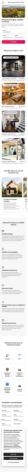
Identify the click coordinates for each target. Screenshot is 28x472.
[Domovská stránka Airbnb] (3, 2)
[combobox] (13, 32)
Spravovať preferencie (13, 462)
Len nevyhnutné (13, 458)
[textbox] (7, 37)
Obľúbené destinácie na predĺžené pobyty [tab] (12, 405)
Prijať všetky (13, 454)
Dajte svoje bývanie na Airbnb (16, 2)
